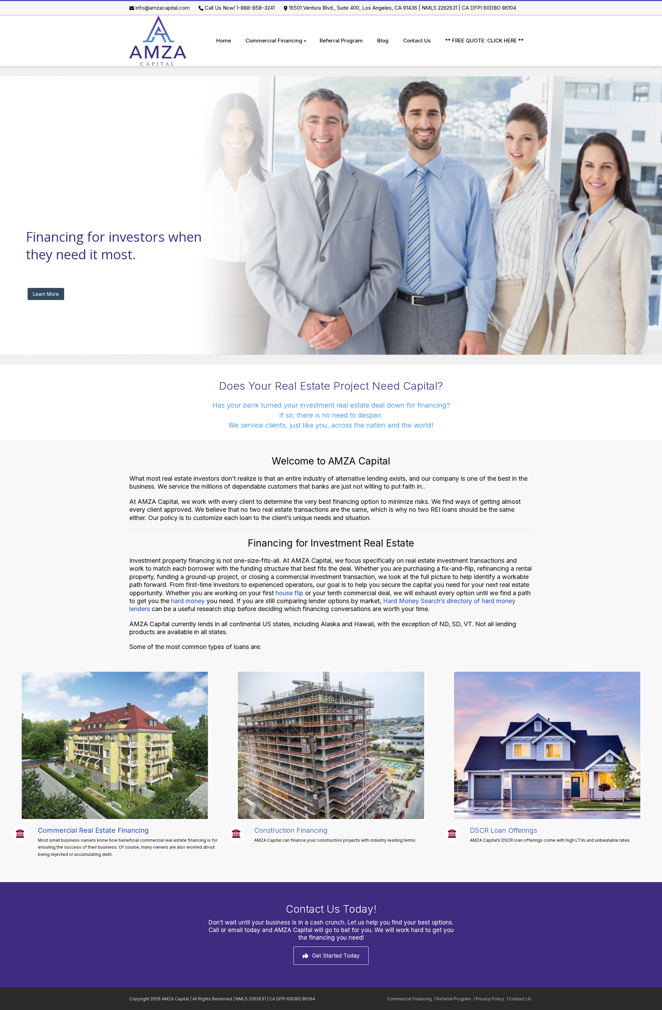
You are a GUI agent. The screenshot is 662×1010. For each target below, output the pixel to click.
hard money (188, 600)
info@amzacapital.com (163, 7)
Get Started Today (336, 955)
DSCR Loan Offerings (503, 830)
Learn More (46, 294)
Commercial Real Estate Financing (93, 830)
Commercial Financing (273, 40)
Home (223, 40)
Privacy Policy (490, 998)
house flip (289, 593)
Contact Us (417, 40)
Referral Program (341, 40)
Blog (383, 40)
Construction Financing (291, 830)
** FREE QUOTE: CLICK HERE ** (484, 40)
